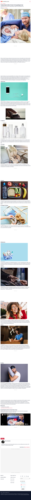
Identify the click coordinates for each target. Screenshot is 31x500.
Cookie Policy (12, 482)
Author (2, 438)
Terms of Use (12, 480)
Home (1, 3)
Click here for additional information (25, 494)
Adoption (4, 3)
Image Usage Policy (13, 475)
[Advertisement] (15, 52)
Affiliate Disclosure (13, 477)
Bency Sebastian (27, 447)
